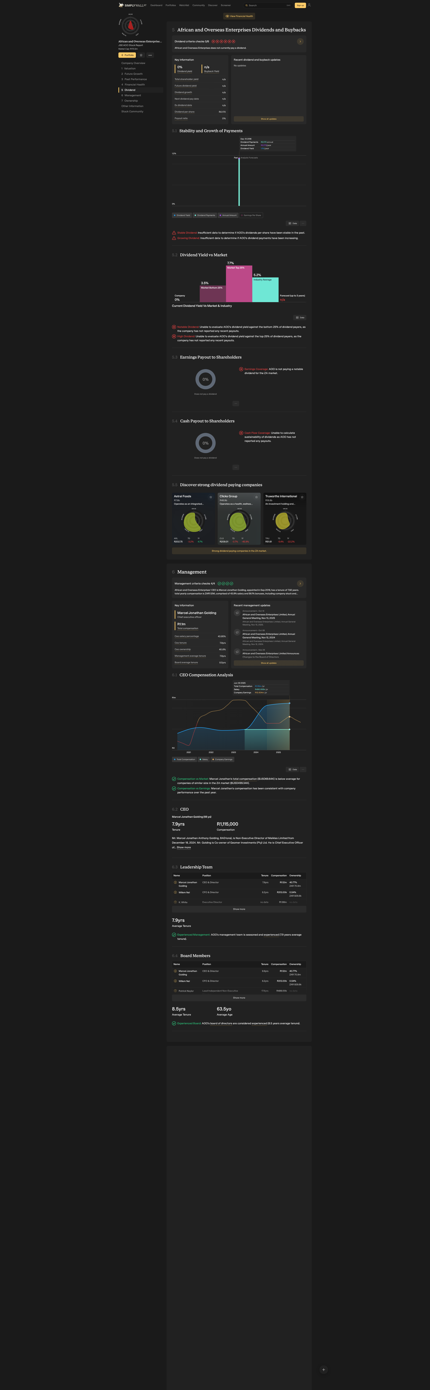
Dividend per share (185, 111)
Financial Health (133, 84)
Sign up (300, 5)
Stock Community (132, 111)
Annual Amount (229, 215)
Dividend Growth (183, 92)
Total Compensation (186, 759)
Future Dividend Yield (186, 85)
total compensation (245, 778)
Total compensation (187, 628)
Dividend (128, 90)
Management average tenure (190, 655)
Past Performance (134, 79)
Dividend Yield (183, 215)
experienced (271, 934)
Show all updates (268, 119)
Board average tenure (186, 662)
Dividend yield (184, 71)
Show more (184, 847)
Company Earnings (223, 759)
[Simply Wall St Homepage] (132, 5)
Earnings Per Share (252, 215)
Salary (205, 759)
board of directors (221, 1023)
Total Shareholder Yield (186, 79)
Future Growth (132, 73)
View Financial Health (241, 16)
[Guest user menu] (309, 5)
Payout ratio (181, 118)
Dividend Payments (206, 215)
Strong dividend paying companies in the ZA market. (239, 550)
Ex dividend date (183, 105)
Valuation (128, 68)
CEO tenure (181, 642)
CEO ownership (183, 649)
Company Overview (133, 63)
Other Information (132, 106)
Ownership (129, 100)
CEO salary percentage (187, 636)
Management (131, 95)
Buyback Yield (211, 71)
